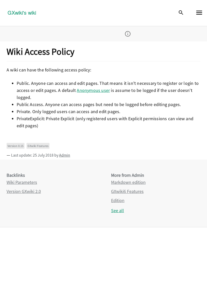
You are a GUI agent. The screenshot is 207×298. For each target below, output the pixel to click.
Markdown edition (128, 182)
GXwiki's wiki (22, 12)
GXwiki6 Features (127, 191)
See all (117, 210)
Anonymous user (93, 90)
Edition (117, 200)
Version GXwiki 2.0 (24, 191)
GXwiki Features (38, 146)
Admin (64, 155)
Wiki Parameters (22, 182)
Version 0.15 (15, 146)
